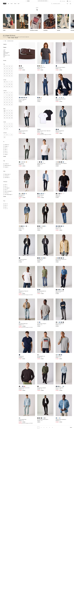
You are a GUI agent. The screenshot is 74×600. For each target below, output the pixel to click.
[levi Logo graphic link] (4, 3)
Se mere (4, 156)
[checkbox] (4, 66)
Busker (4, 54)
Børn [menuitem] (18, 3)
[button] (10, 44)
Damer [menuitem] (15, 3)
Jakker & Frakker (5, 53)
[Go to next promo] (48, 1)
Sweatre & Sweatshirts (6, 52)
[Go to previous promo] (26, 1)
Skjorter (4, 51)
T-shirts (4, 49)
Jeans (4, 50)
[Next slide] (71, 23)
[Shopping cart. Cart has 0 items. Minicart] (70, 4)
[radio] (19, 65)
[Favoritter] (67, 4)
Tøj (36, 7)
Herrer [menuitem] (12, 3)
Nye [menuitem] (8, 3)
